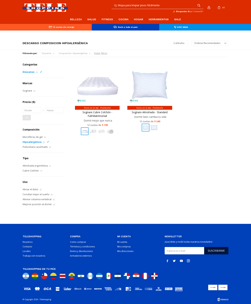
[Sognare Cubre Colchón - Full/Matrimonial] (97, 85)
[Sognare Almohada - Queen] (154, 127)
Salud (91, 19)
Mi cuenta (122, 242)
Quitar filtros (100, 53)
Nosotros (28, 242)
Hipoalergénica (73, 53)
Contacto (27, 246)
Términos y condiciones (82, 246)
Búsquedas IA (183, 11)
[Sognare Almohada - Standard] (149, 85)
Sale (177, 19)
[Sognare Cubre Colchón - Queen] (101, 131)
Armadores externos (81, 255)
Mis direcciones (125, 251)
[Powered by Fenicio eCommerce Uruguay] (222, 299)
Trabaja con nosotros (34, 255)
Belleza (76, 19)
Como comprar (78, 242)
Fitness (107, 19)
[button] (198, 5)
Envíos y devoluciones (81, 251)
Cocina (123, 19)
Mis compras (124, 246)
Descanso (46, 53)
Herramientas (159, 19)
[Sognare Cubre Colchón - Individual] (93, 131)
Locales (27, 251)
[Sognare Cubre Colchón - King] (110, 131)
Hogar (138, 19)
